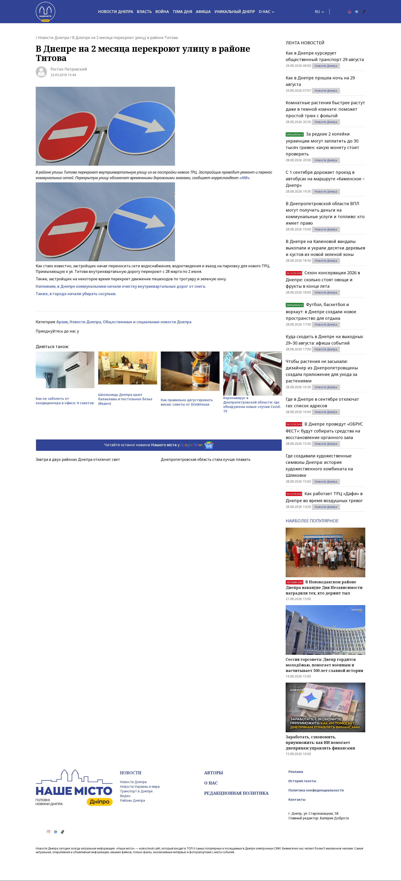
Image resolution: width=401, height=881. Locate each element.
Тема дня (182, 11)
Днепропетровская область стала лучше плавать (205, 459)
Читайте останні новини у (154, 444)
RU (317, 11)
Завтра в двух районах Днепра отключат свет (78, 459)
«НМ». (244, 177)
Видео (125, 796)
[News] (356, 11)
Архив (62, 321)
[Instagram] (349, 11)
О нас (264, 11)
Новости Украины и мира (140, 786)
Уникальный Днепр (234, 11)
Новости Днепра (115, 11)
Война (162, 11)
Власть (144, 11)
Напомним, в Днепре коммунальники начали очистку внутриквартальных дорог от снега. (121, 286)
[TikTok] (363, 11)
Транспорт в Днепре (136, 791)
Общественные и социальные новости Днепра (147, 321)
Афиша (203, 11)
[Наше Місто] (45, 11)
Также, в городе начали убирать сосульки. (76, 293)
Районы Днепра (132, 800)
